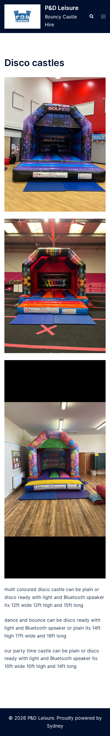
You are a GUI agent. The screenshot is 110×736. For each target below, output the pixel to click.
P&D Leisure (62, 7)
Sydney (55, 726)
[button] (91, 16)
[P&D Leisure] (22, 16)
